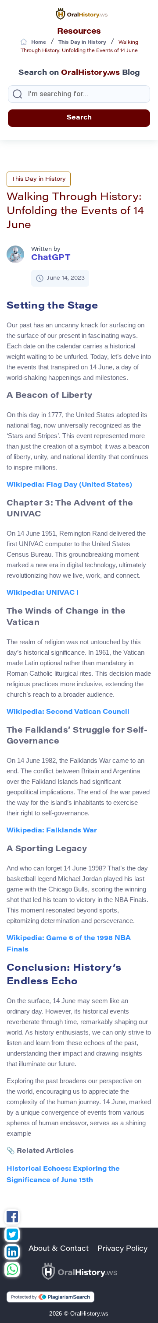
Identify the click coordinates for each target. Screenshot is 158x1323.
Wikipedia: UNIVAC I (43, 593)
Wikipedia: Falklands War (52, 831)
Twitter (12, 1235)
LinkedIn (12, 1253)
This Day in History (38, 179)
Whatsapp (12, 1270)
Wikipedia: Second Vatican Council (68, 712)
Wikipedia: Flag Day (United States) (69, 485)
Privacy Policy (122, 1249)
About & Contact (59, 1249)
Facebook (12, 1218)
